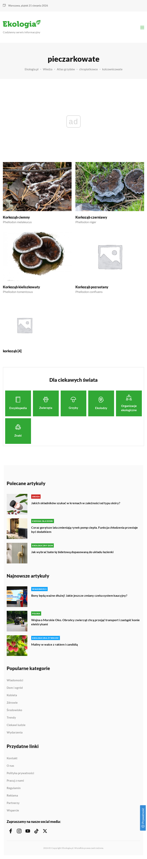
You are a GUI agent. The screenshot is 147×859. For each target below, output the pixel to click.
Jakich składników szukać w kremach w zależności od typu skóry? (75, 503)
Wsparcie (13, 810)
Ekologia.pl (31, 69)
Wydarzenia (15, 732)
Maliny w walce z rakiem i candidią (54, 644)
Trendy (11, 717)
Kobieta (12, 695)
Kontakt (12, 758)
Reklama (12, 795)
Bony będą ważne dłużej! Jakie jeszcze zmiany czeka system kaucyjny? (79, 595)
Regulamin (14, 788)
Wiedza (47, 69)
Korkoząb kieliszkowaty (21, 287)
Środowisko (14, 710)
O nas (10, 765)
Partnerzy (13, 803)
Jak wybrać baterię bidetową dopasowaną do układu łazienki (72, 552)
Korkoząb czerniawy (91, 217)
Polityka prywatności (20, 773)
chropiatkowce (88, 69)
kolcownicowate (112, 69)
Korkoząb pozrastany (91, 287)
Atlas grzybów (66, 69)
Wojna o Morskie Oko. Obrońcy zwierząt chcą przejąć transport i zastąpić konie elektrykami (85, 622)
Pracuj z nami (15, 780)
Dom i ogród (15, 687)
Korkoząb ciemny (16, 217)
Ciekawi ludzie (16, 725)
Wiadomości (15, 680)
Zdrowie (12, 702)
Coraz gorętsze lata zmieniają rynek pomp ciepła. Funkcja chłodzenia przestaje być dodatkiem (84, 529)
